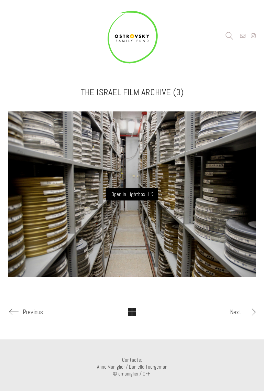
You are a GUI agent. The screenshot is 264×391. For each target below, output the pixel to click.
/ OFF (145, 373)
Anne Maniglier (111, 366)
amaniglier (128, 373)
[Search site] (229, 36)
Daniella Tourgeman (148, 366)
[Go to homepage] (132, 36)
